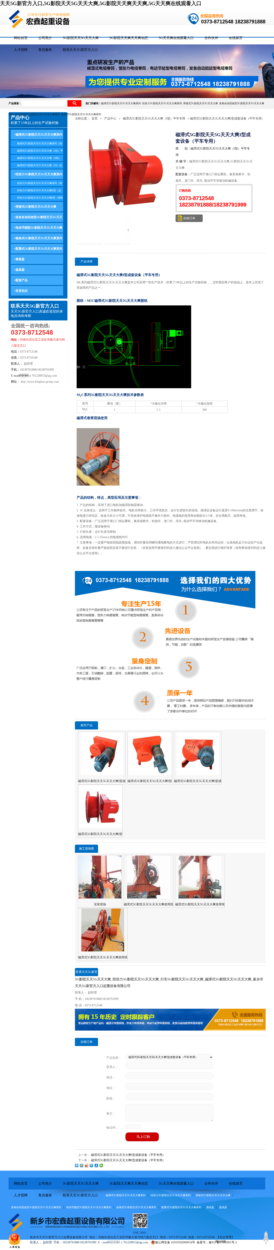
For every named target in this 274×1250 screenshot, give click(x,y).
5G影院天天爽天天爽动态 (128, 38)
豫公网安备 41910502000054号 (175, 1242)
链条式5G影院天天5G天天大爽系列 (81, 114)
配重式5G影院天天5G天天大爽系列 (181, 1207)
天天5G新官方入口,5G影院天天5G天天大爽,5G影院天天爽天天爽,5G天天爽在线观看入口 (100, 3)
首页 (95, 118)
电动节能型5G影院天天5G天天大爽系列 (38, 114)
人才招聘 (21, 49)
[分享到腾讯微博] (91, 1165)
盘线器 (223, 1207)
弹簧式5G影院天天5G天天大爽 (201, 103)
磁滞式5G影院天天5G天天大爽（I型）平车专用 (154, 118)
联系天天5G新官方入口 (80, 49)
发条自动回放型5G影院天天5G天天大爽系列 (36, 1207)
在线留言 (236, 38)
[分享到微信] (101, 1165)
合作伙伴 (211, 38)
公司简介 (45, 38)
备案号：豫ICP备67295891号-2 (217, 1242)
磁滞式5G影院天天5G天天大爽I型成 (101, 781)
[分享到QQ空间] (81, 1165)
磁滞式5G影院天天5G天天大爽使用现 (148, 904)
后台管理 (225, 1237)
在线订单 (189, 218)
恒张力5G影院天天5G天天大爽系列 (162, 103)
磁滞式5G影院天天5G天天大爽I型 (150, 781)
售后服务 (45, 49)
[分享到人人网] (96, 1165)
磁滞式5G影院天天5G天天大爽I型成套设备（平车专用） (128, 1154)
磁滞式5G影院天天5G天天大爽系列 (121, 103)
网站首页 (21, 38)
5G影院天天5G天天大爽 (81, 38)
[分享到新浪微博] (86, 1165)
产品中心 (110, 118)
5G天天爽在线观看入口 (176, 38)
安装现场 (100, 904)
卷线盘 (210, 1207)
